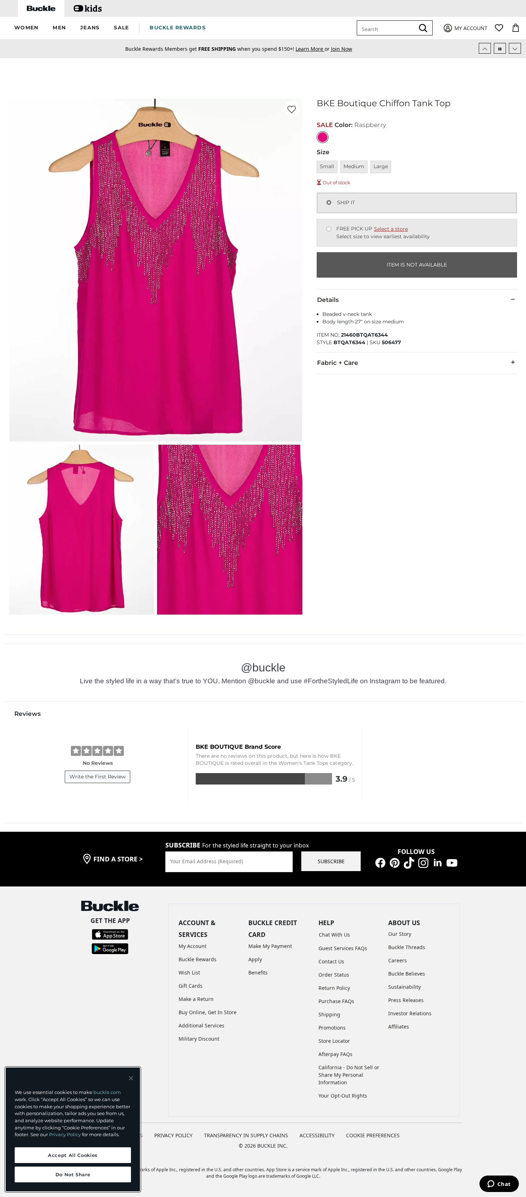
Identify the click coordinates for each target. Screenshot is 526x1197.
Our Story (399, 933)
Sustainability (404, 986)
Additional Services (201, 1025)
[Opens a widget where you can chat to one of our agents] (499, 1184)
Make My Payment (270, 946)
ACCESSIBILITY (317, 1135)
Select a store (391, 229)
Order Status (333, 974)
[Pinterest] (395, 862)
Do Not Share (73, 1174)
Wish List (189, 972)
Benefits (258, 972)
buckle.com (107, 1092)
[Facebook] (380, 862)
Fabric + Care (337, 362)
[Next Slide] (515, 48)
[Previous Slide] (485, 48)
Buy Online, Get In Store (208, 1012)
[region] (73, 1129)
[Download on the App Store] (110, 933)
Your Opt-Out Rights (342, 1095)
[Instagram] (423, 862)
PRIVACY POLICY (173, 1135)
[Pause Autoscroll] (500, 48)
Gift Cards (191, 985)
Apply (255, 959)
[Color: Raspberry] (322, 137)
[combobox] (387, 28)
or (313, 48)
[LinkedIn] (437, 862)
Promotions (332, 1027)
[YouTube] (452, 862)
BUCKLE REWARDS (178, 27)
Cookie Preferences (373, 1135)
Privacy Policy (65, 1134)
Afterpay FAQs (335, 1054)
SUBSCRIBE (331, 861)
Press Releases (406, 1000)
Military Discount (199, 1038)
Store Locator (334, 1040)
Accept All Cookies (73, 1155)
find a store (118, 859)
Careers (397, 960)
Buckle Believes (406, 973)
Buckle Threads (406, 947)
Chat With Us (334, 934)
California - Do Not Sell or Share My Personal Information (348, 1075)
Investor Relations (410, 1013)
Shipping (329, 1014)
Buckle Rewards (197, 959)
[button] (26, 28)
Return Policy (334, 988)
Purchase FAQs (336, 1001)
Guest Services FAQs (342, 948)
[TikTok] (409, 862)
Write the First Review (97, 776)
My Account (192, 946)
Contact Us (331, 961)
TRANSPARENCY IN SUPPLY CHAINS (246, 1135)
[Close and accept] (131, 1078)
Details (328, 299)
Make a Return (196, 999)
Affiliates (398, 1026)
